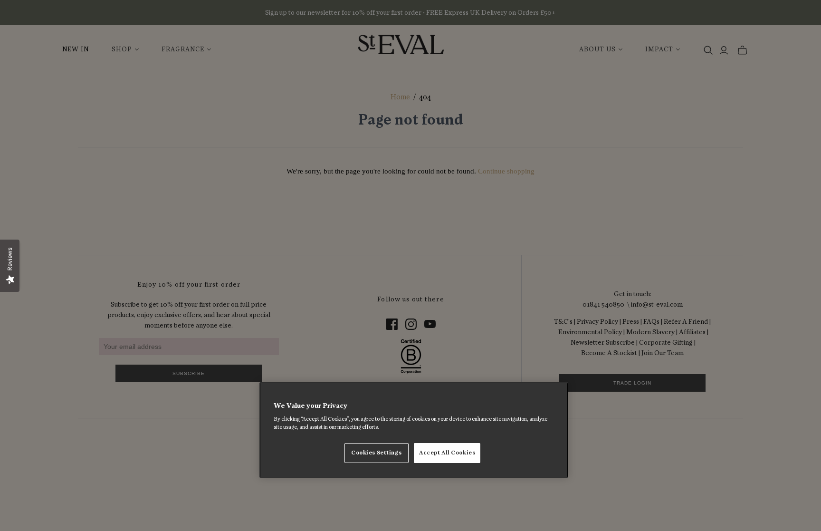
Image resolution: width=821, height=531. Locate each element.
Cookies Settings (376, 453)
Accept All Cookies (447, 453)
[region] (413, 430)
